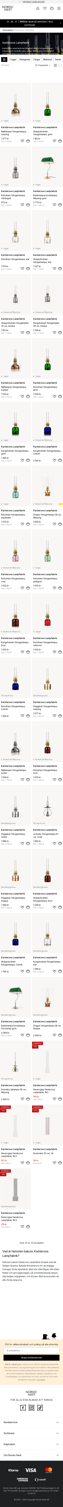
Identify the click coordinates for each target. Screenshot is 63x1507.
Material (47, 59)
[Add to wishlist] (22, 141)
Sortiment (9, 1433)
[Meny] (58, 8)
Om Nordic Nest (12, 1455)
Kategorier (25, 59)
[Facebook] (23, 1407)
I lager (13, 59)
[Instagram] (31, 1407)
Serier (58, 59)
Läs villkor (41, 1380)
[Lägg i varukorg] (28, 141)
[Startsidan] (7, 8)
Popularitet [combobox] (43, 65)
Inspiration (9, 1444)
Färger (37, 59)
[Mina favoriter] (44, 8)
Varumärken (7, 30)
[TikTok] (40, 1407)
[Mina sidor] (37, 8)
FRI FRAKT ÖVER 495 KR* (34, 2)
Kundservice (10, 1422)
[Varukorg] (51, 8)
